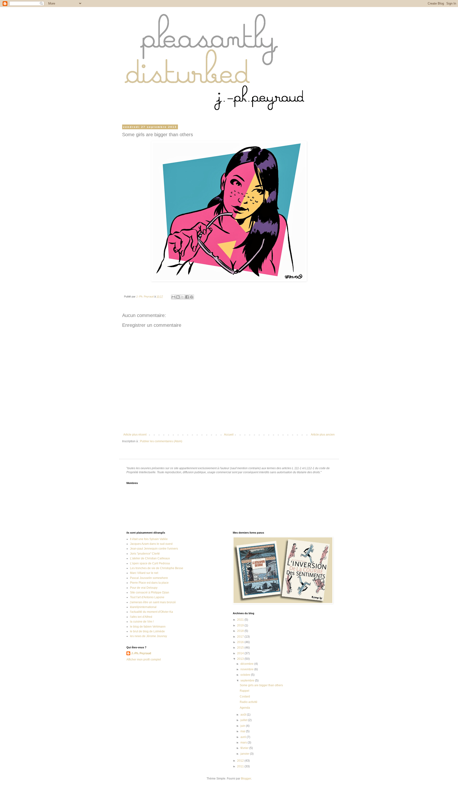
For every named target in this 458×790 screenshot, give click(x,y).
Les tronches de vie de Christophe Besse (156, 568)
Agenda (245, 707)
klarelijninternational (143, 607)
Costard (245, 696)
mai (243, 731)
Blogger (246, 778)
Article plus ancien (323, 434)
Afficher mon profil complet (143, 659)
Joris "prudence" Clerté (145, 553)
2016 (241, 642)
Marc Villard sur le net (144, 573)
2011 (241, 766)
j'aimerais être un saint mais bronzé (153, 602)
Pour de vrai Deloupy (143, 587)
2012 (241, 760)
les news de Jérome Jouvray (148, 636)
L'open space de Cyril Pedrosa (150, 563)
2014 (241, 653)
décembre (247, 663)
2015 (241, 647)
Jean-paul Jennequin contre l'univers (154, 548)
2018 (241, 631)
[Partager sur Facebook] (187, 297)
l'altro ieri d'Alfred (141, 616)
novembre (247, 669)
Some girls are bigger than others (261, 685)
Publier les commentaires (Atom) (161, 441)
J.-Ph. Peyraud (141, 653)
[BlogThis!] (178, 297)
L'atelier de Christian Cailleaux (150, 558)
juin (243, 726)
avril (243, 737)
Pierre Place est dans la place (149, 582)
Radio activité (248, 702)
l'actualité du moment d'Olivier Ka (151, 611)
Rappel (244, 690)
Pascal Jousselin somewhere (149, 578)
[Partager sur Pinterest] (191, 297)
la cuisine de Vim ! (142, 621)
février (244, 748)
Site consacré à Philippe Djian (149, 592)
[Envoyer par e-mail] (173, 297)
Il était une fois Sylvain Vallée (149, 539)
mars (244, 742)
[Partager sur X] (182, 297)
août (243, 714)
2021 (241, 619)
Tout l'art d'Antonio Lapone (147, 597)
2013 (241, 658)
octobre (245, 674)
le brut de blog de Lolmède (147, 631)
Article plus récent (134, 434)
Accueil (229, 434)
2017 (241, 636)
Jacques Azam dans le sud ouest (151, 544)
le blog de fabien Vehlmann (148, 626)
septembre (247, 680)
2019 (241, 625)
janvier (245, 753)
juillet (244, 720)
